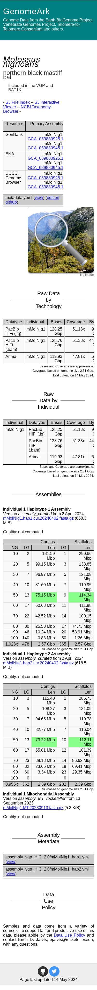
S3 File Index (17, 102)
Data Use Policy (69, 935)
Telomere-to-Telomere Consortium (41, 26)
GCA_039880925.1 (45, 139)
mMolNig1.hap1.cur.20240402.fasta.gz (38, 518)
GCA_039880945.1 (45, 148)
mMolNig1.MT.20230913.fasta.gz (33, 808)
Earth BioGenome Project (69, 20)
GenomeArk (26, 11)
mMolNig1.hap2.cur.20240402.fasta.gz (38, 663)
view (39, 197)
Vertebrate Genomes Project (29, 24)
